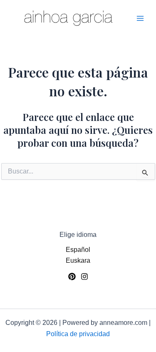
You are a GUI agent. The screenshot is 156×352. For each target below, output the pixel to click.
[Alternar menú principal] (140, 18)
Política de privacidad (78, 333)
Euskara (78, 260)
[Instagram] (84, 276)
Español (78, 249)
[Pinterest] (72, 276)
